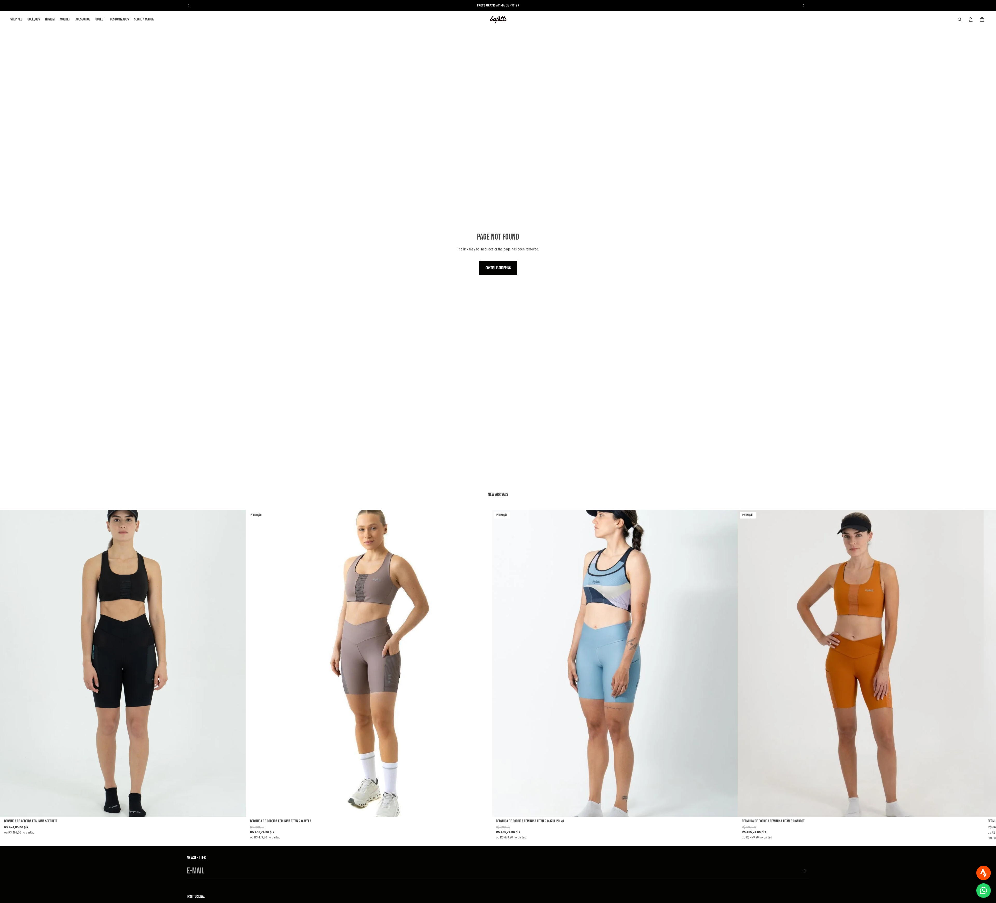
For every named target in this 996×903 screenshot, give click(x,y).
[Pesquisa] (959, 19)
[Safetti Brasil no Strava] (983, 873)
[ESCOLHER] (238, 809)
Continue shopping (498, 267)
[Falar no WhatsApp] (983, 890)
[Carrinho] (982, 19)
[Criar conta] (803, 871)
